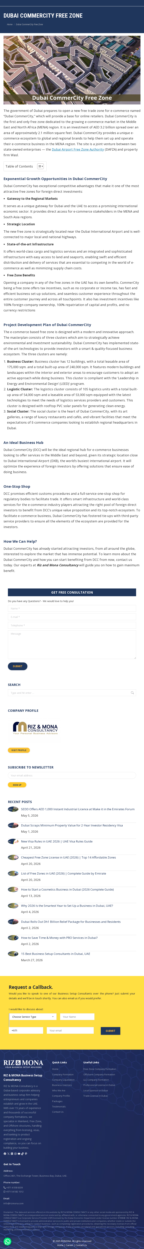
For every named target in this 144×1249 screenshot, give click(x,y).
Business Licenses (62, 1085)
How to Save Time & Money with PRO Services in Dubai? (59, 938)
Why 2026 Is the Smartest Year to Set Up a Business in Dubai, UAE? (67, 906)
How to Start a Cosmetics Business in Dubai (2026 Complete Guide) (67, 889)
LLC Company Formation (96, 1079)
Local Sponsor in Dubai (95, 1090)
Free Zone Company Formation (99, 1069)
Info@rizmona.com (14, 1203)
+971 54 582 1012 (14, 1191)
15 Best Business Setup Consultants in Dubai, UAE (55, 954)
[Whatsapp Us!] (7, 1241)
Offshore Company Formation (99, 1074)
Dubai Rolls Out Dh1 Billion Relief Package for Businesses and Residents (71, 922)
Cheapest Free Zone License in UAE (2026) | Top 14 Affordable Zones (68, 857)
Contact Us (58, 1111)
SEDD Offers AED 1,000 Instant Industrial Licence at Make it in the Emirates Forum (78, 809)
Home (55, 1069)
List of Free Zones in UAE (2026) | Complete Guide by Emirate (63, 873)
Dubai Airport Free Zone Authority (78, 149)
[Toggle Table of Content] (39, 166)
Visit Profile (18, 750)
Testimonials (59, 1106)
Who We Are (58, 1090)
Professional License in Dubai (99, 1085)
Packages (57, 1101)
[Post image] (13, 809)
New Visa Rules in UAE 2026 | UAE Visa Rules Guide (57, 841)
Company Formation (63, 1074)
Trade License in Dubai (95, 1095)
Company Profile (61, 1095)
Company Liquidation (63, 1079)
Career (69, 1245)
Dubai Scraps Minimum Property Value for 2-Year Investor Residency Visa (72, 825)
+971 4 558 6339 (14, 1187)
